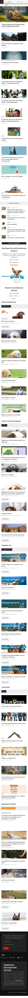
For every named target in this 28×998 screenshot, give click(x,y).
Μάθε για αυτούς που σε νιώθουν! (11, 415)
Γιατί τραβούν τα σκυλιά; (8, 397)
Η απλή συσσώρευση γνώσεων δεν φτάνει (13, 723)
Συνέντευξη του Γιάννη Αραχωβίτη (11, 706)
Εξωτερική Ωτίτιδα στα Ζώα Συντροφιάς (12, 535)
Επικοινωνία (26, 2)
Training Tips (6, 549)
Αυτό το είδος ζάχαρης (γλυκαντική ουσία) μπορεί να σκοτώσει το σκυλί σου (16, 231)
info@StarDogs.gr (18, 980)
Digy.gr (21, 992)
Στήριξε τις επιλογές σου (8, 758)
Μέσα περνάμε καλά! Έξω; (9, 341)
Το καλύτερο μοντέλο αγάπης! (10, 62)
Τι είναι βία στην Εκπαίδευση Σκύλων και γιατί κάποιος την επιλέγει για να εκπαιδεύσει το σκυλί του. (13, 817)
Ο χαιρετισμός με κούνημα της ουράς (12, 901)
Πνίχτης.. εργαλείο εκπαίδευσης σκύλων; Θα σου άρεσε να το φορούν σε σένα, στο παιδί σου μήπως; (13, 843)
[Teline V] (8, 2)
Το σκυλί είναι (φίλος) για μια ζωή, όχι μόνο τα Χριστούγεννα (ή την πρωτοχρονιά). (12, 159)
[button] (23, 8)
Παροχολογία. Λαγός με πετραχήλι (16, 237)
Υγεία (3, 425)
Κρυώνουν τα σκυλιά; (7, 474)
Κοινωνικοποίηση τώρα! (8, 380)
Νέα (3, 691)
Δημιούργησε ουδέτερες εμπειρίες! (11, 634)
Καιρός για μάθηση (12, 224)
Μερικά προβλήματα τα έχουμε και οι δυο (13, 676)
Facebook (5, 957)
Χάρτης (14, 298)
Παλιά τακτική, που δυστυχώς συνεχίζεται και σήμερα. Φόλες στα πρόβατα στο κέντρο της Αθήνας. (16, 211)
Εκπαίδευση (5, 306)
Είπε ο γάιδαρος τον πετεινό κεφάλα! (12, 176)
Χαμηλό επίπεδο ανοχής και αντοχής (12, 741)
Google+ (13, 957)
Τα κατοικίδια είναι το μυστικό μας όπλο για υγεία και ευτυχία (13, 25)
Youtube (21, 957)
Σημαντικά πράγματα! (7, 587)
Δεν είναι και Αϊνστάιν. (8, 880)
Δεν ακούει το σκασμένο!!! (8, 923)
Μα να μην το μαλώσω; (8, 321)
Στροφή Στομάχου (6, 513)
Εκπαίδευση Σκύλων (8, 808)
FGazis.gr (25, 992)
